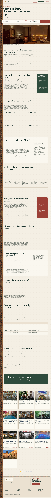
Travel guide (30, 1)
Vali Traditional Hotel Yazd (40, 401)
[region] (26, 328)
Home (21, 1)
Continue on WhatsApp (40, 491)
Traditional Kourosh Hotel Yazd (25, 401)
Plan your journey (41, 1)
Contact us (29, 490)
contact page (12, 272)
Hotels (24, 1)
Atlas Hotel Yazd (38, 421)
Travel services (18, 489)
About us (29, 489)
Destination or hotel (6, 20)
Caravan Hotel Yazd (23, 441)
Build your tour (18, 490)
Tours (26, 1)
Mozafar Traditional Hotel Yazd (41, 441)
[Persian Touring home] (8, 2)
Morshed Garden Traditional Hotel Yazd (9, 461)
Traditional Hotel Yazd (23, 421)
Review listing (15, 427)
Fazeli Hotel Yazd (6, 401)
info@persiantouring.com (40, 489)
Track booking (35, 1)
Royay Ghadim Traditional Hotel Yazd (9, 442)
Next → (31, 471)
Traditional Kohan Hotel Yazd (8, 421)
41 (28, 471)
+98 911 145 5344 (40, 490)
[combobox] (9, 21)
